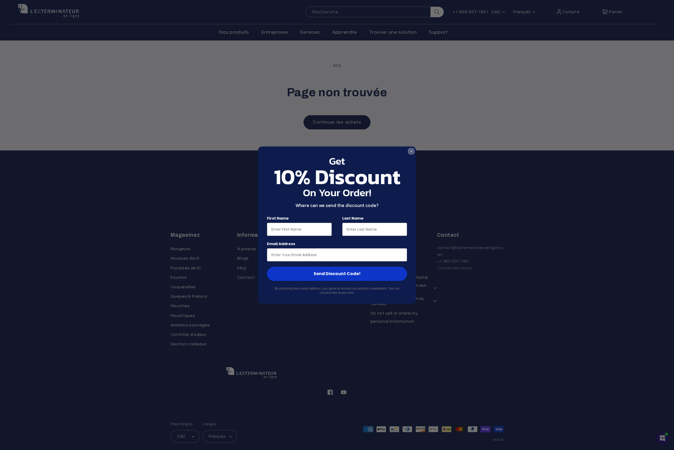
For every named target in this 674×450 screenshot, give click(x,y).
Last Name (353, 218)
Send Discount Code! (337, 274)
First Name (278, 218)
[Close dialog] (411, 151)
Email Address (281, 243)
